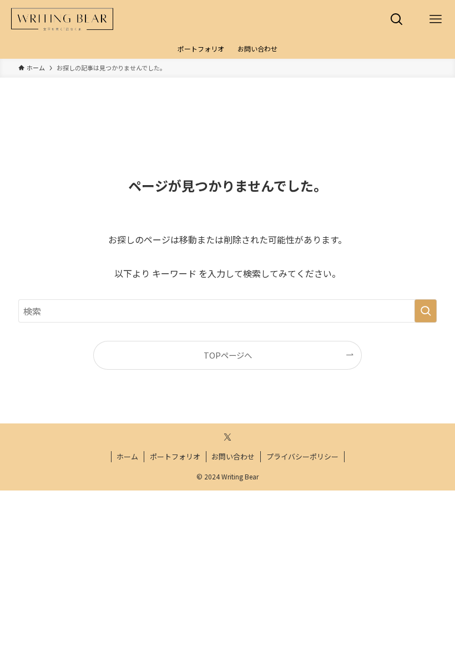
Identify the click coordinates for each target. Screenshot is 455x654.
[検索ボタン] (396, 19)
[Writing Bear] (62, 19)
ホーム (127, 456)
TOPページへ (228, 355)
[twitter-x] (227, 437)
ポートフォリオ (175, 456)
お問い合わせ (233, 456)
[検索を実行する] (425, 311)
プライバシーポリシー (302, 456)
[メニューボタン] (435, 19)
